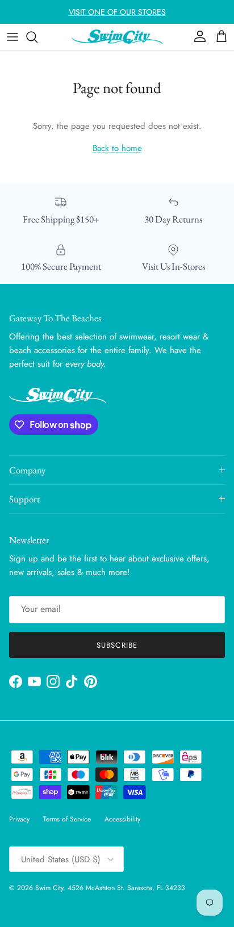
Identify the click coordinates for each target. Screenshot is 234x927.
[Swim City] (117, 37)
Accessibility (122, 819)
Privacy (19, 819)
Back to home (117, 148)
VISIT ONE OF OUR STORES (117, 12)
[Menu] (12, 36)
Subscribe (117, 645)
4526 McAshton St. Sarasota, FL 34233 (126, 888)
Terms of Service (67, 819)
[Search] (37, 36)
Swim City (49, 888)
